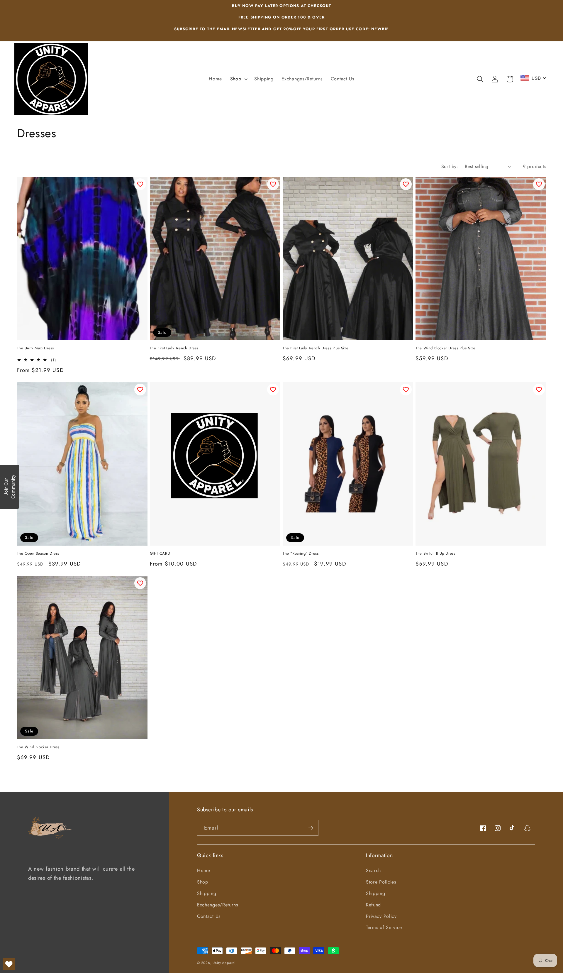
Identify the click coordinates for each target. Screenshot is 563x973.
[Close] (357, 433)
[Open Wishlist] (9, 964)
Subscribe (281, 507)
